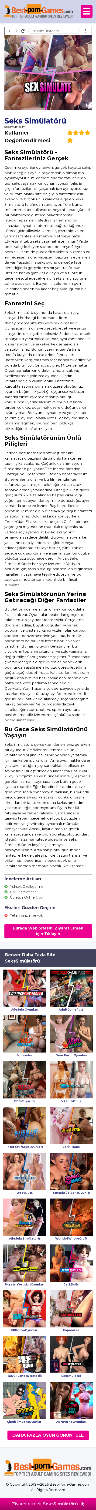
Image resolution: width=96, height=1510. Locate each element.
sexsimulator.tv (14, 126)
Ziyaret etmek (45, 1503)
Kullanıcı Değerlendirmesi (27, 137)
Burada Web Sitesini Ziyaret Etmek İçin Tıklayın (48, 931)
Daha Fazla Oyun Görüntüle (48, 1435)
